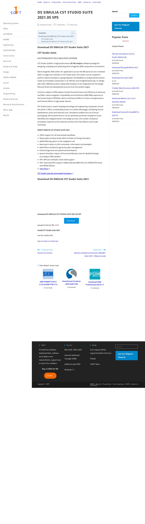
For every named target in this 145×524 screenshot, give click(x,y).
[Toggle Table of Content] (71, 33)
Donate (49, 375)
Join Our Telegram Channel (122, 26)
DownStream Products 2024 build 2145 (71, 282)
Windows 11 (69, 370)
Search (115, 11)
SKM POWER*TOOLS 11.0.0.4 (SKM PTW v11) (48, 283)
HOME (39, 2)
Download (71, 220)
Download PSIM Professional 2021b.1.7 (95, 283)
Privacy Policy (56, 2)
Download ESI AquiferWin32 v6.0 (125, 67)
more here (44, 169)
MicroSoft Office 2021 (73, 350)
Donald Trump (45, 25)
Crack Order (96, 2)
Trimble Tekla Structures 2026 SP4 (125, 88)
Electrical (73, 25)
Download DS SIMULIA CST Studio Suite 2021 (56, 36)
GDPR (80, 2)
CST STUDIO (44, 241)
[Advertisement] (71, 198)
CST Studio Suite (47, 39)
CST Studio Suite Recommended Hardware (54, 173)
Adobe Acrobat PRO (72, 364)
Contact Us (87, 2)
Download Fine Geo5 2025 (122, 78)
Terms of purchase (69, 2)
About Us (47, 2)
